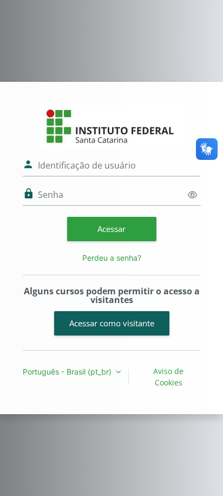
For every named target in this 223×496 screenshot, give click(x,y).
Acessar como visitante (111, 323)
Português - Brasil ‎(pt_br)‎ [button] (68, 371)
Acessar (111, 228)
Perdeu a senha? (111, 257)
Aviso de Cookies (168, 377)
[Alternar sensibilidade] (192, 195)
